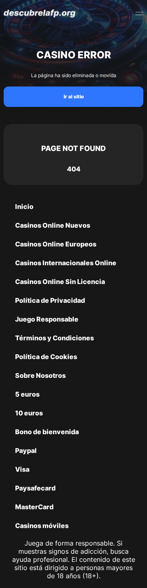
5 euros (27, 394)
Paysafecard (35, 488)
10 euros (29, 413)
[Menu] (139, 13)
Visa (22, 469)
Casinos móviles (42, 525)
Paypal (26, 450)
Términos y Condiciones (54, 338)
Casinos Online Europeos (55, 244)
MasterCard (34, 507)
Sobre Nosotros (40, 375)
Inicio (24, 206)
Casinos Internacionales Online (65, 263)
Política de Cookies (46, 357)
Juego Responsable (46, 319)
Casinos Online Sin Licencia (60, 281)
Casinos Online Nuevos (52, 225)
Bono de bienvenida (47, 432)
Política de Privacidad (50, 300)
